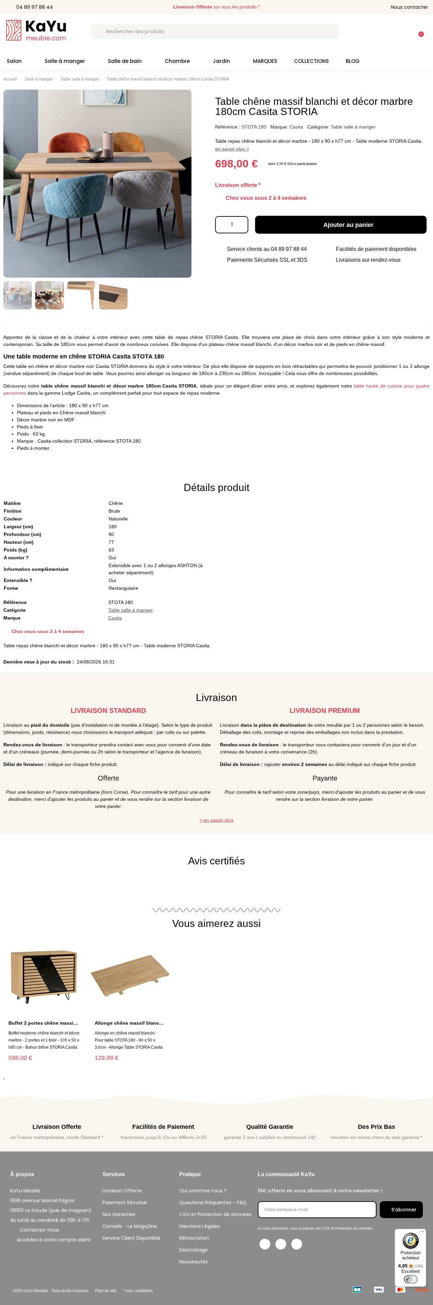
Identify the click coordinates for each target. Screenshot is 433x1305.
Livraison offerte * (237, 185)
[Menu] (422, 1233)
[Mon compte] (400, 31)
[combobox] (215, 31)
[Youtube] (296, 1244)
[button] (418, 31)
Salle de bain (125, 61)
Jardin (221, 61)
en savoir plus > (232, 149)
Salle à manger (65, 61)
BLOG (353, 61)
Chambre (177, 61)
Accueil (10, 79)
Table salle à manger (80, 79)
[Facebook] (264, 1244)
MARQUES (265, 61)
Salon (14, 61)
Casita (296, 127)
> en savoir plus (216, 820)
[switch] (410, 1279)
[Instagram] (280, 1244)
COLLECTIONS (311, 61)
